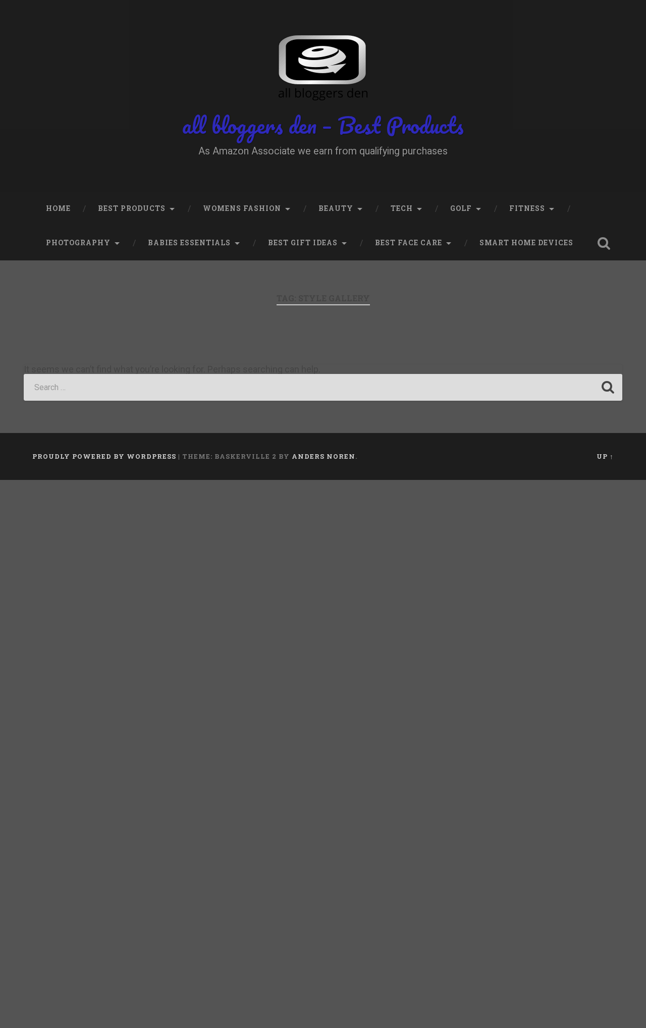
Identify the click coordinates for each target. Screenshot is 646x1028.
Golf (461, 208)
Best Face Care (408, 242)
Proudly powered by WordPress (104, 456)
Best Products (132, 208)
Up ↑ (605, 456)
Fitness (527, 208)
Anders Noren (323, 456)
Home (58, 208)
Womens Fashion (242, 208)
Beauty (335, 208)
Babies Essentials (189, 242)
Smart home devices (526, 242)
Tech (402, 208)
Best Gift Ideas (303, 242)
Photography (78, 242)
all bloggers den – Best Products (323, 125)
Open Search (604, 243)
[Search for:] (323, 387)
